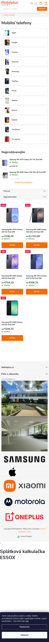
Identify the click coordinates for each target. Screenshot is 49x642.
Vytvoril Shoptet (26, 536)
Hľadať (42, 9)
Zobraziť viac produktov (23, 182)
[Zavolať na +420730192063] (31, 3)
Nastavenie (24, 627)
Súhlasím (25, 635)
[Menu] (46, 3)
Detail (12, 245)
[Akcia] (12, 215)
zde (27, 621)
